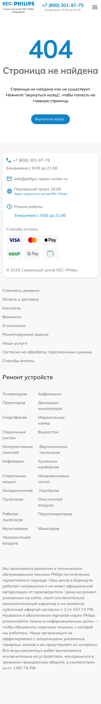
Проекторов (13, 402)
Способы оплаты (18, 360)
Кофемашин (50, 393)
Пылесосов (12, 499)
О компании (14, 325)
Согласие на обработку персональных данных (47, 351)
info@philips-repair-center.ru (40, 178)
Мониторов (48, 528)
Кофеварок (13, 461)
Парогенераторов (55, 513)
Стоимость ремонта (20, 290)
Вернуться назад (49, 119)
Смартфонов (14, 417)
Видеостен (48, 431)
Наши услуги (14, 343)
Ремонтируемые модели (25, 334)
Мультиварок (15, 528)
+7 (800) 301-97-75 (63, 5)
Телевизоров (14, 393)
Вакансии (12, 316)
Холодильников (17, 490)
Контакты (11, 308)
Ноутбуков (49, 490)
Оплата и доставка (20, 299)
